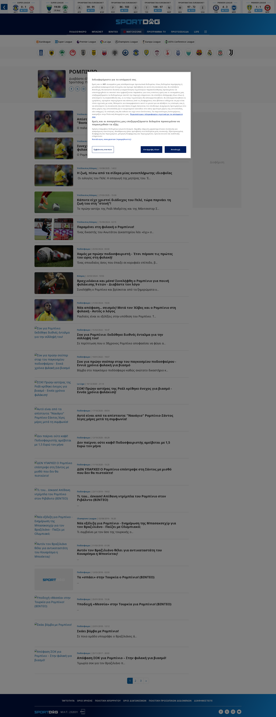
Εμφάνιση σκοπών (103, 149)
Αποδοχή (175, 149)
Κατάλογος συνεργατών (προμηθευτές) (111, 139)
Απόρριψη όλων (151, 149)
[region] (139, 115)
